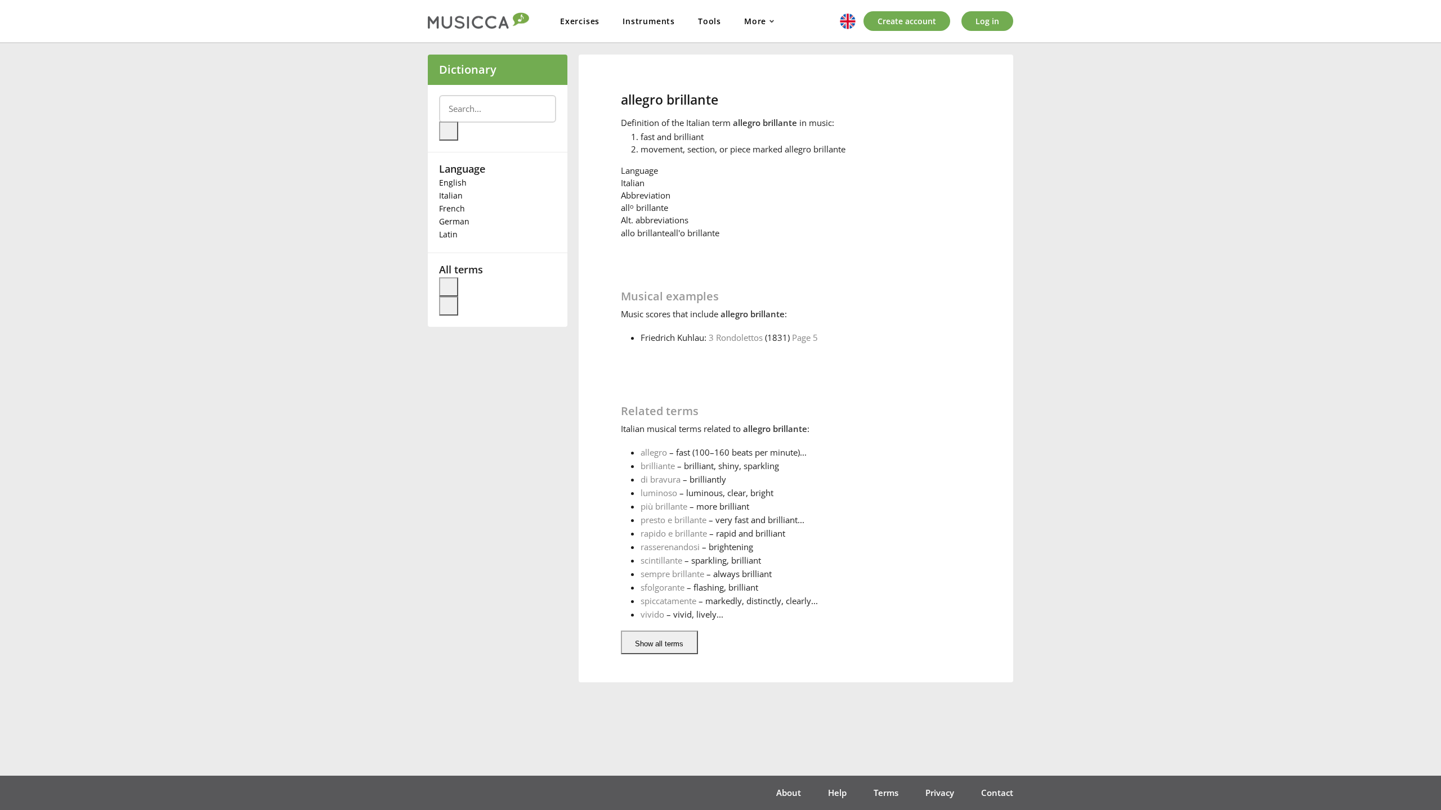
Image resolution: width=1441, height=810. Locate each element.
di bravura (661, 479)
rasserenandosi (670, 546)
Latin (448, 234)
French (452, 208)
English (453, 182)
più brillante (664, 506)
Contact (997, 792)
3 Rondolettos (736, 337)
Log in (987, 21)
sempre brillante (672, 573)
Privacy (939, 792)
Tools (709, 21)
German (454, 221)
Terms (886, 792)
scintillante (661, 560)
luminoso (659, 492)
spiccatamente (668, 600)
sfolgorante (662, 587)
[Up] (448, 286)
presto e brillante (673, 519)
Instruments (649, 21)
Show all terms (659, 644)
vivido (652, 614)
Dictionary (467, 69)
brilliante (658, 465)
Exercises (579, 21)
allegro (654, 452)
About (788, 792)
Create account (907, 21)
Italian (451, 195)
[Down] (448, 306)
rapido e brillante (674, 533)
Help (837, 792)
